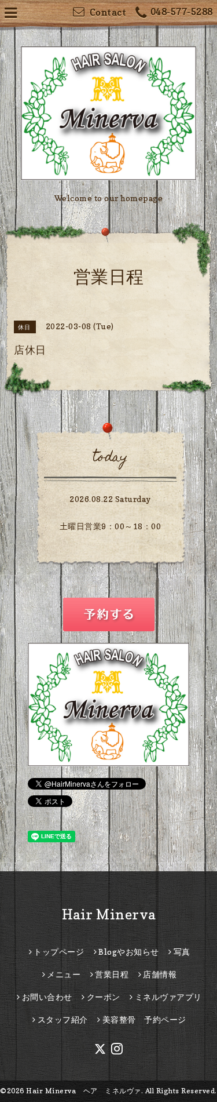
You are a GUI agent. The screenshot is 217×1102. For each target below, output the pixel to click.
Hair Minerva (109, 914)
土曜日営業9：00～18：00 (110, 526)
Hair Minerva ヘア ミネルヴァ (83, 1090)
